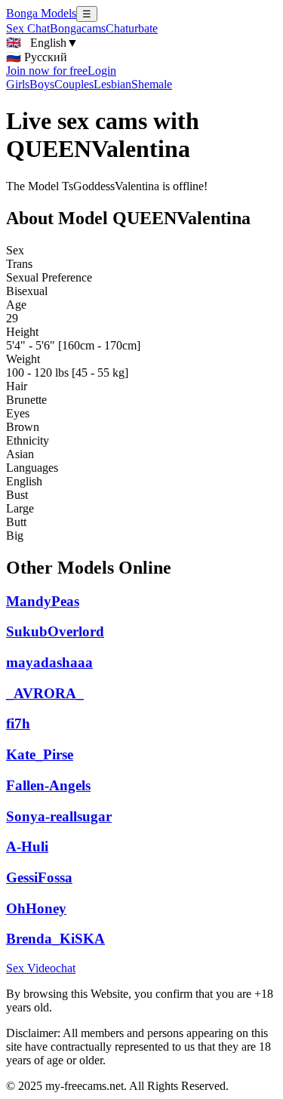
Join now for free (47, 70)
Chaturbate (132, 28)
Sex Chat (28, 28)
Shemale (151, 84)
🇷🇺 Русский (36, 57)
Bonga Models (41, 13)
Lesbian (112, 84)
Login (102, 70)
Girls (17, 84)
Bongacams (78, 28)
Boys (41, 84)
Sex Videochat (40, 968)
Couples (74, 84)
